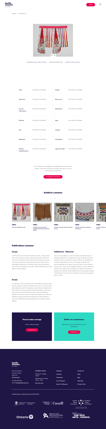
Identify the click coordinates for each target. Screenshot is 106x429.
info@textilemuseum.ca (22, 383)
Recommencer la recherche (53, 176)
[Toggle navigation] (100, 4)
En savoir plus (74, 332)
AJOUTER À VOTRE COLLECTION (72, 62)
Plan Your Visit (39, 383)
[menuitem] (63, 371)
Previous (51, 198)
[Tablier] (21, 212)
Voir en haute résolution (55, 62)
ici (60, 170)
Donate (90, 4)
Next (54, 198)
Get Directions (16, 377)
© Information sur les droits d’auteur (36, 62)
